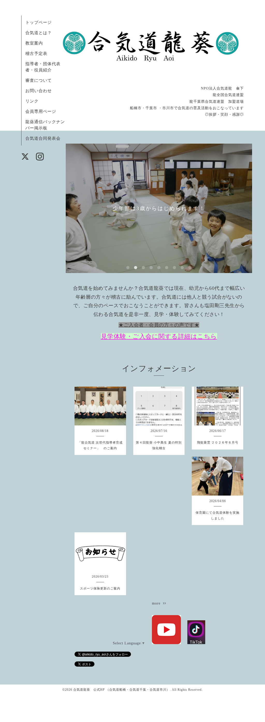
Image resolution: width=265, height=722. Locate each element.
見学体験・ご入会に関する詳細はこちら (159, 336)
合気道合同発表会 (43, 138)
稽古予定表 (36, 53)
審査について (38, 80)
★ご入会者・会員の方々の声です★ (159, 325)
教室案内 (34, 43)
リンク (32, 101)
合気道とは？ (38, 33)
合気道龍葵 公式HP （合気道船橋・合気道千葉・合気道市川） (121, 689)
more (157, 603)
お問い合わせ (38, 91)
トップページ (38, 22)
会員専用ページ (40, 111)
